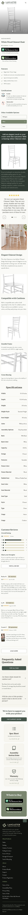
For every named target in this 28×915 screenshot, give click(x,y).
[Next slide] (25, 31)
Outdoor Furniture (7, 848)
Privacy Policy (6, 891)
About (4, 866)
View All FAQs (14, 668)
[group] (12, 217)
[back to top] (25, 820)
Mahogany (5, 117)
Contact (4, 875)
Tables (4, 842)
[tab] (12, 31)
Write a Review (14, 566)
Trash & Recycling (7, 859)
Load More (14, 651)
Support (4, 872)
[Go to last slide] (2, 31)
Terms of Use (5, 885)
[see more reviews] (3, 637)
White (4, 121)
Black (4, 126)
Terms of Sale (5, 894)
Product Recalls (6, 869)
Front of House (6, 854)
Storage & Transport (7, 856)
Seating (4, 845)
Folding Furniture (6, 851)
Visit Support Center (14, 719)
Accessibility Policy (7, 888)
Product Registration (7, 878)
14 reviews (11, 45)
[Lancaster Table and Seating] (8, 2)
